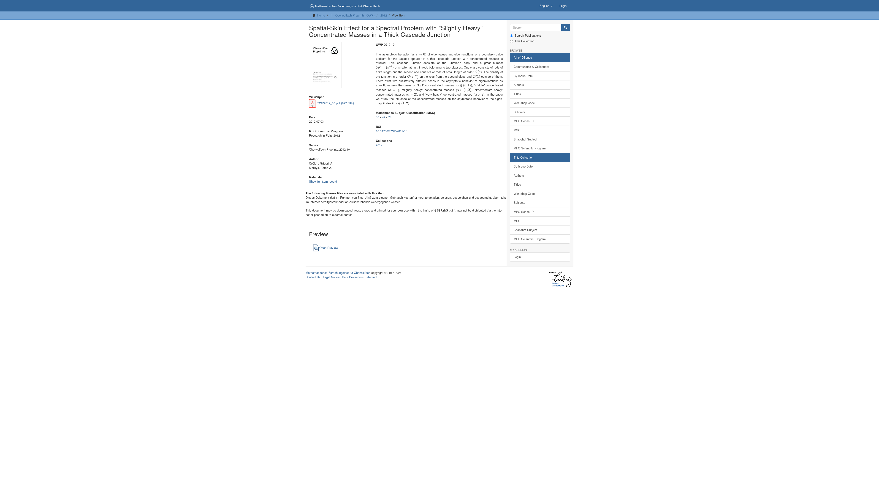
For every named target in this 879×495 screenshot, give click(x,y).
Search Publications (528, 35)
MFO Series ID (524, 121)
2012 (383, 15)
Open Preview (328, 247)
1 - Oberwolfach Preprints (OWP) (352, 15)
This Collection (524, 41)
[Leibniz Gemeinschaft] (560, 279)
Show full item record (323, 181)
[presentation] (421, 54)
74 (389, 117)
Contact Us (313, 277)
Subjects (519, 112)
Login (517, 257)
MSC (517, 130)
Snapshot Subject (525, 139)
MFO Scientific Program (530, 148)
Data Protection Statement (359, 277)
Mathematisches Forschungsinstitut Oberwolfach (338, 272)
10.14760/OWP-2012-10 (391, 131)
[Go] (565, 27)
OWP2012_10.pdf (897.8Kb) (335, 103)
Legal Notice (331, 277)
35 (377, 117)
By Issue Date (523, 76)
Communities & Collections (532, 66)
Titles (517, 94)
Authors (519, 84)
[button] (546, 5)
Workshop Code (524, 103)
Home (321, 15)
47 (383, 117)
